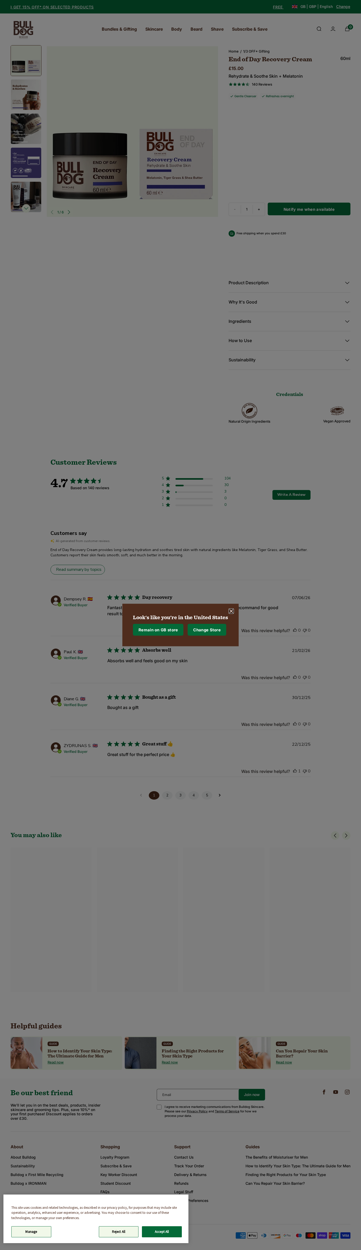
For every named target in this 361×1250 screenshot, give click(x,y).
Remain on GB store (158, 629)
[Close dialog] (231, 611)
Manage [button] (31, 1231)
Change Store (207, 629)
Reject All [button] (118, 1231)
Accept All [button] (162, 1231)
